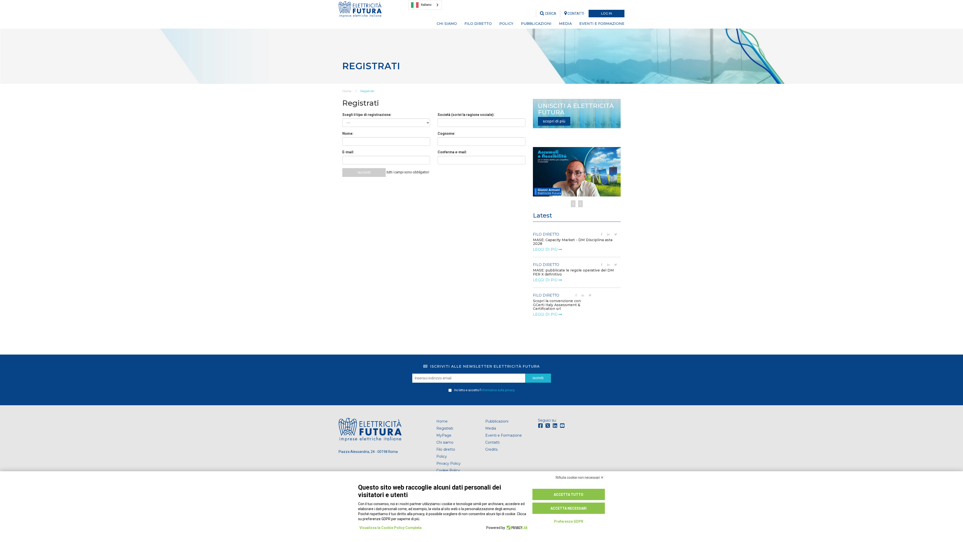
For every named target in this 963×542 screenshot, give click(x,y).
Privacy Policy (448, 463)
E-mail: (348, 152)
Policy (441, 456)
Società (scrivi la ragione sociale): (466, 115)
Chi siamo (444, 442)
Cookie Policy (448, 470)
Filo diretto (445, 449)
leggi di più (545, 249)
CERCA (550, 14)
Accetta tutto (568, 495)
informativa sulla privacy (498, 390)
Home (346, 91)
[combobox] (425, 5)
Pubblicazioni (496, 421)
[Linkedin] (555, 425)
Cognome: (446, 133)
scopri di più (554, 121)
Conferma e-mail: (452, 152)
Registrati (367, 91)
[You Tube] (563, 425)
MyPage (443, 435)
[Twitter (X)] (548, 425)
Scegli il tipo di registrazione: (366, 115)
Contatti (492, 442)
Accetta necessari (568, 508)
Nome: (347, 133)
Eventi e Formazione (503, 435)
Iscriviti (364, 172)
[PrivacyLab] (516, 527)
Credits (491, 449)
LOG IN (606, 13)
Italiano (426, 5)
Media (490, 428)
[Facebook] (541, 425)
